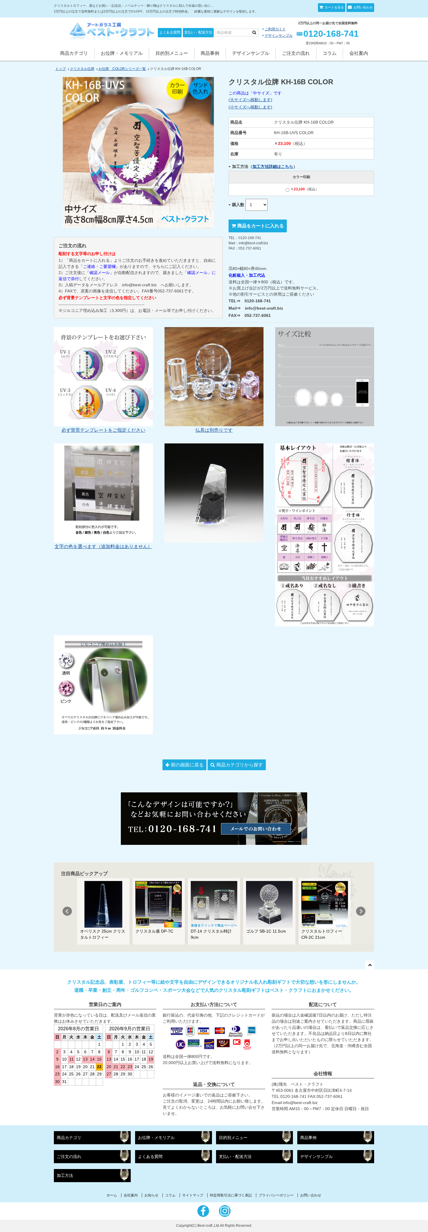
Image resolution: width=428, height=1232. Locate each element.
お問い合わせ (363, 7)
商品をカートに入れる (260, 225)
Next (360, 911)
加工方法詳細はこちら (272, 166)
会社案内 (358, 53)
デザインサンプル (279, 36)
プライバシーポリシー (276, 1195)
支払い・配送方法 (198, 32)
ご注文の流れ (296, 53)
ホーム (112, 1195)
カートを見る (334, 7)
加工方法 (65, 1175)
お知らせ (151, 1195)
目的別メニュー (171, 53)
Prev (67, 911)
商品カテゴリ (74, 53)
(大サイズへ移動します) (250, 99)
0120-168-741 (331, 33)
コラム (330, 53)
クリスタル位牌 (82, 69)
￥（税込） (304, 189)
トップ (60, 69)
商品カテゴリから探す (239, 764)
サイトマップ (192, 1195)
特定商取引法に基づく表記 (231, 1195)
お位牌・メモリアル (122, 53)
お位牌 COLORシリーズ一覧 (122, 69)
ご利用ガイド (275, 29)
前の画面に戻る (187, 764)
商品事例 (210, 53)
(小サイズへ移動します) (250, 107)
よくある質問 (169, 32)
